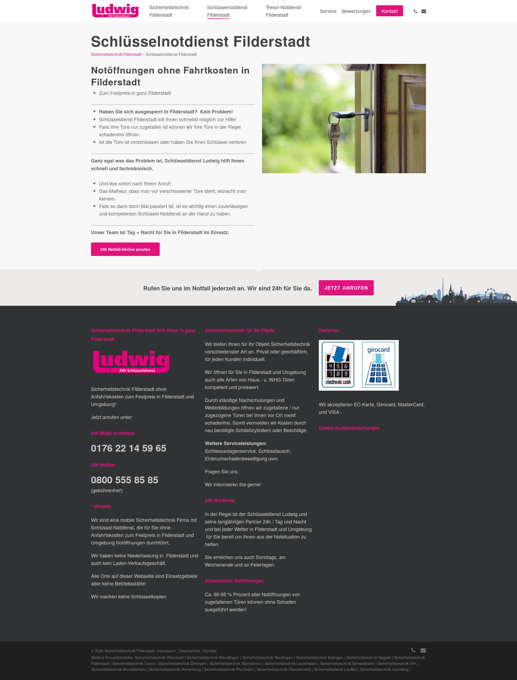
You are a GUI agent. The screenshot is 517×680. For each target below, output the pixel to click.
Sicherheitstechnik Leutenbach (291, 663)
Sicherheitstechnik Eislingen (319, 657)
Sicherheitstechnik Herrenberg (175, 669)
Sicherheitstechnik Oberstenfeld (284, 669)
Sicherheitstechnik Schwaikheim (347, 663)
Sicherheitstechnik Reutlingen (267, 657)
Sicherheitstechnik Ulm (397, 663)
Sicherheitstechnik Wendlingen (213, 657)
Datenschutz (189, 650)
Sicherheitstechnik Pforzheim (228, 669)
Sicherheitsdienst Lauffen (335, 669)
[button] (125, 249)
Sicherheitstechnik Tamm (133, 663)
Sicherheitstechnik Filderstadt (116, 54)
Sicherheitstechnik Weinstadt (159, 657)
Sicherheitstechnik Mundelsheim (118, 669)
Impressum (166, 650)
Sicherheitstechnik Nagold (369, 657)
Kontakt (210, 650)
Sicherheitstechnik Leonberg (384, 669)
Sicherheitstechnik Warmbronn (235, 663)
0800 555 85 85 (124, 479)
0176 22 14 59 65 (128, 447)
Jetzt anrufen (346, 288)
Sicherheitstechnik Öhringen (182, 663)
